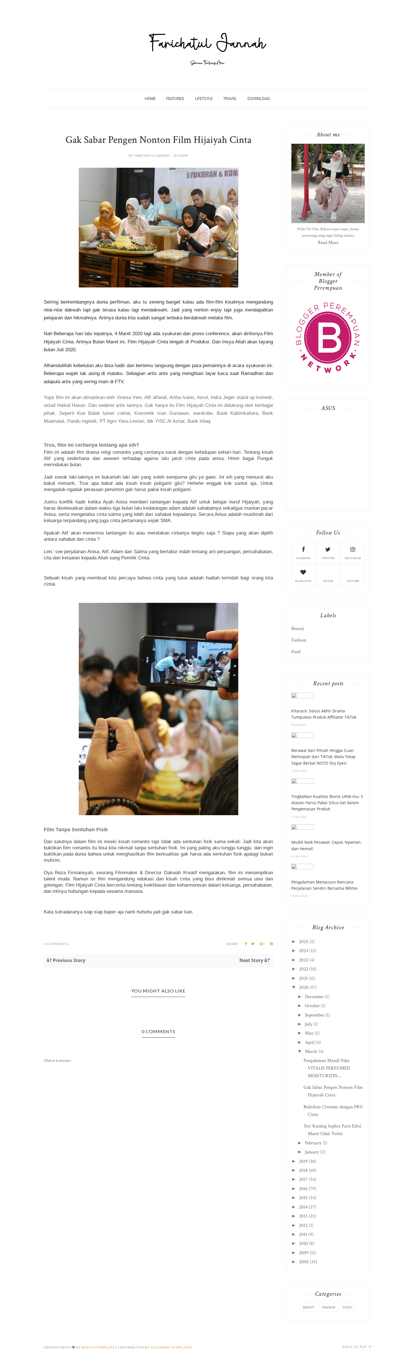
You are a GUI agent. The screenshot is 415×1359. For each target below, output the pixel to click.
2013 (303, 1216)
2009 (304, 1253)
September (314, 1015)
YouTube (352, 581)
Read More (328, 242)
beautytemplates (99, 1347)
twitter (328, 558)
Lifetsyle (204, 98)
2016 (303, 1189)
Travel (230, 98)
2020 (304, 987)
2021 (303, 978)
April (309, 1042)
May (309, 1033)
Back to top (355, 1347)
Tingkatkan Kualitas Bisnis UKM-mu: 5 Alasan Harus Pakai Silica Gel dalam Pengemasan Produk (327, 803)
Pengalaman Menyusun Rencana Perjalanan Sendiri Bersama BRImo (324, 885)
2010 (303, 1243)
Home (150, 98)
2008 (304, 1262)
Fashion (298, 640)
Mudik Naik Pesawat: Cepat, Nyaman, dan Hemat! (326, 845)
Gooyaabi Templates (171, 1347)
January (312, 1152)
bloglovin (303, 581)
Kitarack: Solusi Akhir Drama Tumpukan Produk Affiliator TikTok (323, 714)
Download (259, 98)
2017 (303, 1179)
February (313, 1143)
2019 (303, 1161)
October (312, 1006)
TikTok (328, 581)
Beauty (297, 628)
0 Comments (56, 944)
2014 (303, 1207)
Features (175, 98)
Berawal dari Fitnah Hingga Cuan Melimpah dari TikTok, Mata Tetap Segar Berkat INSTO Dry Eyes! (323, 757)
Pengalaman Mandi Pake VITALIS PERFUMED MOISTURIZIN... (326, 1068)
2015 (303, 1198)
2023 (303, 960)
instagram (353, 558)
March (311, 1051)
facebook (303, 558)
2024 (303, 951)
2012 (303, 1225)
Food (295, 652)
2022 (303, 969)
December (314, 997)
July (308, 1024)
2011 (303, 1234)
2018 (303, 1170)
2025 (303, 942)
